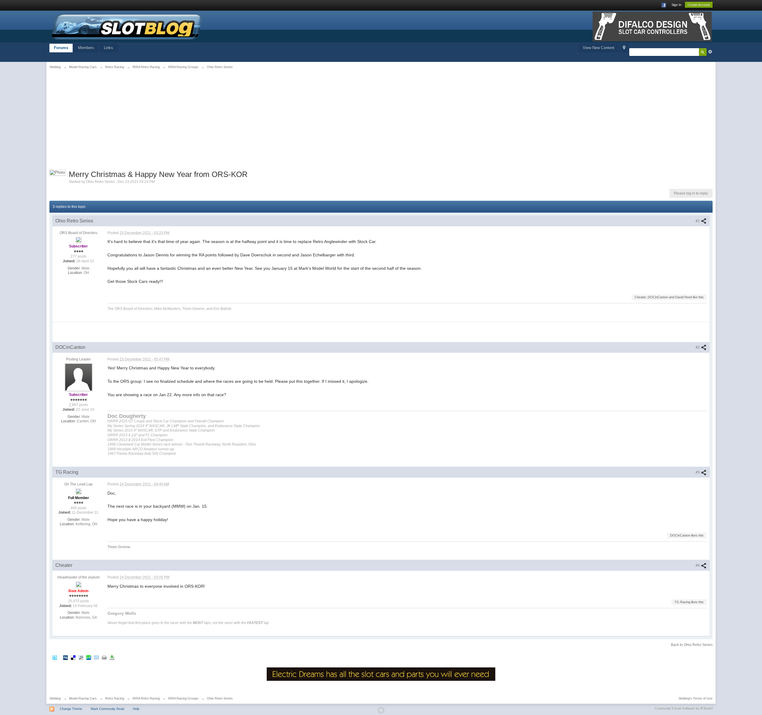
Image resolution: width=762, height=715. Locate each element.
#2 (698, 347)
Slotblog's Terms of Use (695, 698)
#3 (698, 472)
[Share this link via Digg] (65, 657)
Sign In (676, 5)
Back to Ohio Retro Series (692, 645)
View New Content (598, 48)
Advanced (710, 51)
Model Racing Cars (83, 698)
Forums (61, 48)
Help (136, 709)
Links (108, 48)
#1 (698, 221)
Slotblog (55, 698)
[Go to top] (381, 710)
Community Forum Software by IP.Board (684, 708)
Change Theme (71, 709)
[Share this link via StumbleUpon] (88, 657)
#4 (698, 565)
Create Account (699, 5)
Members (86, 48)
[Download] (112, 657)
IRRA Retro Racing (146, 698)
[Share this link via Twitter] (54, 657)
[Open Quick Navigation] (624, 48)
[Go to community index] (127, 26)
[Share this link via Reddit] (81, 657)
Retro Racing (114, 698)
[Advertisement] (162, 118)
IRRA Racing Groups (183, 698)
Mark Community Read (107, 709)
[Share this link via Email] (96, 657)
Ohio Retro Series (220, 698)
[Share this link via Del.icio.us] (73, 657)
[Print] (104, 657)
